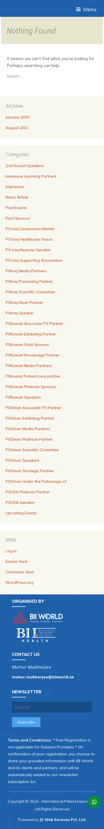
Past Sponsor (18, 218)
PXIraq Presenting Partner (29, 281)
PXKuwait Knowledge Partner (32, 355)
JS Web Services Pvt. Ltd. (62, 819)
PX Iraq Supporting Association (34, 260)
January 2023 (17, 117)
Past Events (16, 207)
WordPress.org (19, 582)
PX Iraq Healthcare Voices (29, 239)
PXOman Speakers (22, 460)
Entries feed (16, 561)
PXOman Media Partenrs (28, 428)
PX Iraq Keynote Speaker (28, 249)
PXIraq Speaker (20, 312)
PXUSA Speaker (20, 502)
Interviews (15, 186)
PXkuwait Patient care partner (33, 376)
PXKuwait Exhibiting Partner (31, 334)
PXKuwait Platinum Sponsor (31, 386)
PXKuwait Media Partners (29, 365)
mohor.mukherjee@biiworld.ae (43, 676)
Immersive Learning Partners (31, 176)
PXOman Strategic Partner (30, 470)
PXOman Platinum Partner (29, 439)
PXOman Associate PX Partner (33, 407)
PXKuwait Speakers (23, 397)
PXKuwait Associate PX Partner (34, 323)
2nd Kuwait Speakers (25, 165)
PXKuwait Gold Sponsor (27, 344)
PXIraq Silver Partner (24, 302)
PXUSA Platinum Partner (28, 491)
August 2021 (17, 127)
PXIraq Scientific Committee (30, 291)
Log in (11, 550)
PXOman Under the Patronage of (36, 481)
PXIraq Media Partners (26, 270)
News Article (17, 197)
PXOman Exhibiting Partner (30, 418)
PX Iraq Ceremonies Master (30, 228)
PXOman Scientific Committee (32, 449)
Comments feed (20, 571)
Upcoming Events (21, 512)
